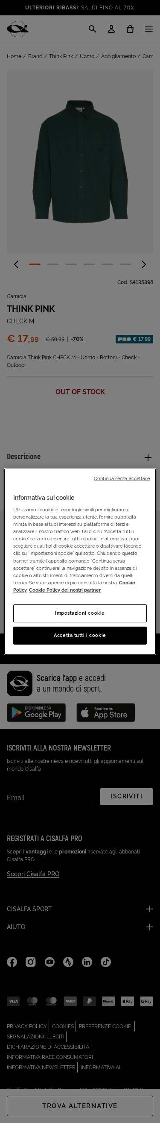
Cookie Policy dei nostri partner (65, 590)
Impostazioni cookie (80, 613)
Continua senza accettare (122, 478)
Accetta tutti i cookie (80, 635)
